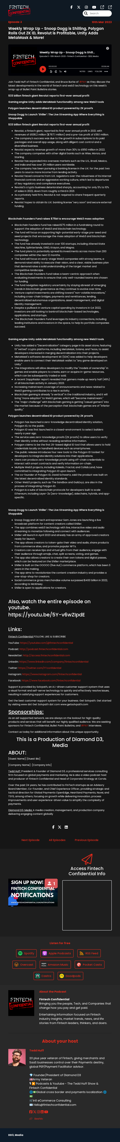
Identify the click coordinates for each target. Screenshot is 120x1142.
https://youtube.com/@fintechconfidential (46, 643)
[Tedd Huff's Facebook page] (30, 1112)
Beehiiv (38, 1119)
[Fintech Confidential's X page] (76, 7)
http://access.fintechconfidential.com (46, 655)
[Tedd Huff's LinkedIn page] (42, 1112)
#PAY (82, 82)
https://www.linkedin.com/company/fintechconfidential (53, 662)
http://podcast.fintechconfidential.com (44, 649)
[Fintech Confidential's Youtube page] (92, 7)
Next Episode (31, 840)
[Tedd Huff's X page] (34, 1112)
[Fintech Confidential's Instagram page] (84, 7)
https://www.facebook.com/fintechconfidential (51, 680)
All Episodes (57, 840)
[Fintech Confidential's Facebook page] (71, 7)
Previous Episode (86, 840)
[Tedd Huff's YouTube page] (46, 1112)
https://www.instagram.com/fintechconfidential (52, 674)
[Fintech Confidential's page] (100, 7)
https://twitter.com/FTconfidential (39, 668)
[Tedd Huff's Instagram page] (38, 1112)
